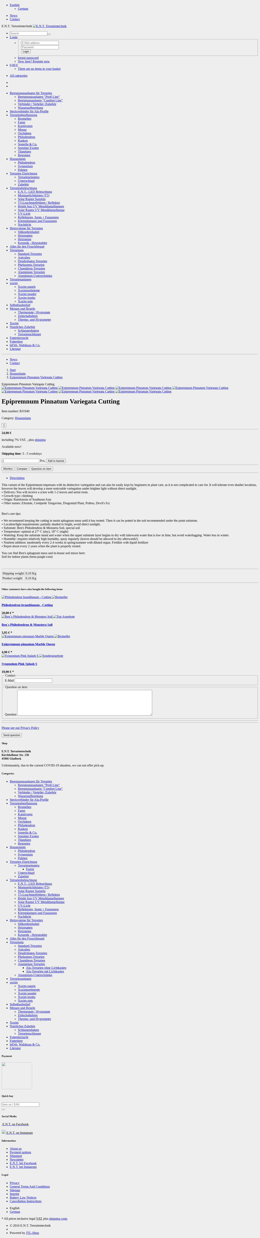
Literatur (15, 349)
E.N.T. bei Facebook (23, 1163)
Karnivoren (25, 126)
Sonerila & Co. (27, 144)
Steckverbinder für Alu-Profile (29, 111)
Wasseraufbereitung (30, 107)
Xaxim (14, 323)
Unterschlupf (26, 180)
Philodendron (26, 137)
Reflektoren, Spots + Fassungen (38, 217)
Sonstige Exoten (28, 148)
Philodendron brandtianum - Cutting (27, 605)
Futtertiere (16, 341)
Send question (11, 735)
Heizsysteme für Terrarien (26, 228)
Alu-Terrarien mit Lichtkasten (45, 971)
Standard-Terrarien (30, 254)
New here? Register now (34, 61)
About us (16, 1148)
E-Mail (9, 680)
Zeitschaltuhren (28, 316)
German (23, 8)
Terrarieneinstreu (28, 177)
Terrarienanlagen (20, 279)
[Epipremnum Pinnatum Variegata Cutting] (30, 388)
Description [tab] (17, 478)
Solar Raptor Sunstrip (32, 199)
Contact (15, 19)
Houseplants (18, 159)
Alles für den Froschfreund (27, 246)
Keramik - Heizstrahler (32, 243)
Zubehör (23, 184)
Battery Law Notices (23, 1197)
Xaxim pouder (27, 294)
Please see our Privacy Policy (20, 728)
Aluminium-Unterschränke (35, 275)
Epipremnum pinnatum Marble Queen (28, 644)
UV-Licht (24, 213)
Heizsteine (24, 239)
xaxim (14, 283)
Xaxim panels (27, 286)
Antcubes (24, 257)
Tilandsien (24, 151)
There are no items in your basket (39, 68)
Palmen (22, 170)
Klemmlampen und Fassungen (37, 221)
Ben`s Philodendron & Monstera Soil (27, 624)
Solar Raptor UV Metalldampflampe (41, 210)
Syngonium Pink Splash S (19, 664)
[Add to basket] (3, 1109)
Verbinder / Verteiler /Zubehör (37, 104)
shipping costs (58, 1218)
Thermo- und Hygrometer (34, 319)
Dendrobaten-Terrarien (32, 261)
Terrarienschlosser (29, 334)
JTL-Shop (32, 1233)
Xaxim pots (25, 301)
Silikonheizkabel (28, 232)
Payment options (20, 1152)
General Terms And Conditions (30, 1186)
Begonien (24, 155)
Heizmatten (25, 235)
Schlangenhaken (28, 330)
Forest (30, 869)
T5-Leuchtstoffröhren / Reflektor (39, 202)
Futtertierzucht (19, 338)
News (13, 15)
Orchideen (24, 133)
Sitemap (15, 1190)
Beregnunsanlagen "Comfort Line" (40, 100)
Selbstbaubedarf (20, 305)
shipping (40, 439)
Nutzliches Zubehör (22, 327)
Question (10, 714)
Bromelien (24, 118)
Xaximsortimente (29, 290)
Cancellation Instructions (25, 1201)
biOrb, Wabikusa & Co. (25, 345)
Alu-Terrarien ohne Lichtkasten (46, 967)
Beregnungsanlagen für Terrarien (31, 93)
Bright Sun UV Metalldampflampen (41, 206)
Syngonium (25, 166)
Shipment (16, 1156)
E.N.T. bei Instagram (23, 1167)
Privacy (15, 1183)
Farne (21, 122)
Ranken (23, 140)
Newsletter (17, 1159)
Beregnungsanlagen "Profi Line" (39, 96)
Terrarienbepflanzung (23, 115)
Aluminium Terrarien (31, 272)
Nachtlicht (24, 224)
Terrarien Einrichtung (23, 173)
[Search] (49, 34)
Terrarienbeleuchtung (23, 188)
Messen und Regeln (22, 308)
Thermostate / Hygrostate (34, 312)
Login (26, 51)
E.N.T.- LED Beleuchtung (35, 191)
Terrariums (17, 250)
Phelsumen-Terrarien (31, 265)
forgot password (28, 57)
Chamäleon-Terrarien (31, 268)
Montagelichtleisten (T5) (33, 195)
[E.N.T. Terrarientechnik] (50, 26)
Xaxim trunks (26, 297)
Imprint (14, 1194)
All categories (18, 75)
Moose (22, 129)
